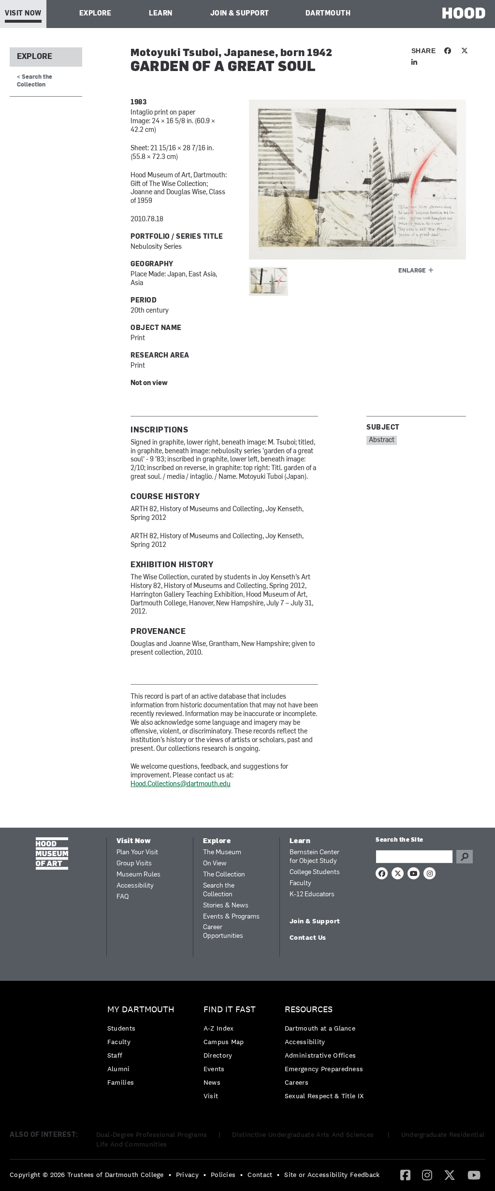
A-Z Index (219, 1028)
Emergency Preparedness (324, 1068)
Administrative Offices (320, 1055)
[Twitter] (449, 1174)
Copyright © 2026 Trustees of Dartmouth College (87, 1174)
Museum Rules (138, 874)
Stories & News (225, 905)
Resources (309, 1009)
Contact (260, 1174)
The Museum (222, 852)
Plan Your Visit (137, 852)
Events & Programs (231, 916)
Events (214, 1068)
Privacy (187, 1174)
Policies (223, 1174)
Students (121, 1028)
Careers (296, 1082)
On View (215, 863)
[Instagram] (427, 1174)
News (212, 1082)
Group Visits (134, 863)
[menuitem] (143, 1048)
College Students (315, 872)
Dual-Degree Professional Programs (151, 1134)
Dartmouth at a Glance (320, 1028)
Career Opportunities (223, 932)
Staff (115, 1055)
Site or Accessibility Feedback (331, 1174)
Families (120, 1082)
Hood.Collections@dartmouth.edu (181, 784)
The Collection (224, 874)
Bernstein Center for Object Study (314, 857)
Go (464, 856)
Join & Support (239, 13)
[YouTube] (473, 1174)
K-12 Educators (312, 894)
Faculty (300, 883)
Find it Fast (230, 1009)
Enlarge (412, 271)
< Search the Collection (34, 80)
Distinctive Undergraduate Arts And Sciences (304, 1134)
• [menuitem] (170, 1174)
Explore (95, 13)
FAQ (122, 897)
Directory (218, 1055)
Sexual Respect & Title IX (324, 1095)
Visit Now (23, 13)
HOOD (463, 12)
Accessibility (135, 886)
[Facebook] (405, 1174)
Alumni (118, 1068)
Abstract (381, 440)
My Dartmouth (141, 1009)
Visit (211, 1095)
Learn (161, 13)
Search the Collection (218, 890)
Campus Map (224, 1041)
